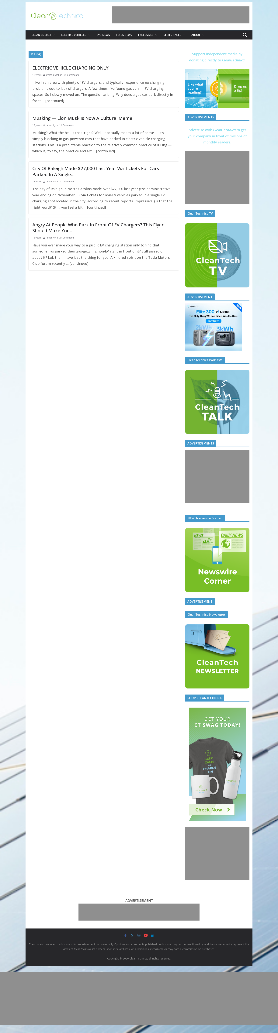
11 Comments (66, 125)
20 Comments (66, 181)
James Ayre (52, 125)
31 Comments (71, 75)
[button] (53, 35)
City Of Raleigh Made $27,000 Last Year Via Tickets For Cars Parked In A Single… (95, 171)
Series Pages (172, 35)
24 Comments (66, 237)
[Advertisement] (180, 14)
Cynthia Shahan (54, 75)
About (195, 35)
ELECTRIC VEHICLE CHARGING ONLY (70, 68)
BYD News (103, 35)
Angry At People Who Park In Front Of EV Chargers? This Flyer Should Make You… (98, 227)
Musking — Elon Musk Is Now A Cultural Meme (82, 118)
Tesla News (124, 35)
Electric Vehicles (73, 35)
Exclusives (145, 35)
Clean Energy (41, 35)
